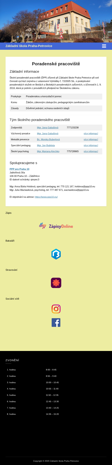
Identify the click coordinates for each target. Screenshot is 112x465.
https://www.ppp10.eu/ (46, 197)
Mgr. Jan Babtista (46, 145)
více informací (91, 133)
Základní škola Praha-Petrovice (29, 46)
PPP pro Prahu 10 (19, 169)
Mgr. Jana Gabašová (47, 127)
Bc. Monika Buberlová (48, 139)
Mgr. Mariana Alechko (48, 151)
